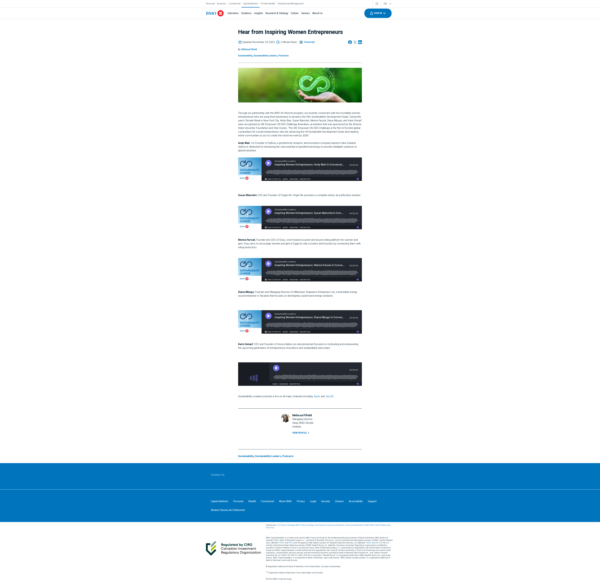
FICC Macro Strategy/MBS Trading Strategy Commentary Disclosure (306, 525)
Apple (317, 396)
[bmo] (215, 13)
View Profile (299, 433)
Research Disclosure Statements (350, 525)
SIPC (291, 542)
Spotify (330, 396)
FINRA (282, 542)
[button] (378, 13)
